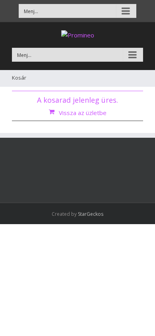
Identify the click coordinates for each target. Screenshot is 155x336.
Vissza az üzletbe (83, 113)
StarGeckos (90, 214)
